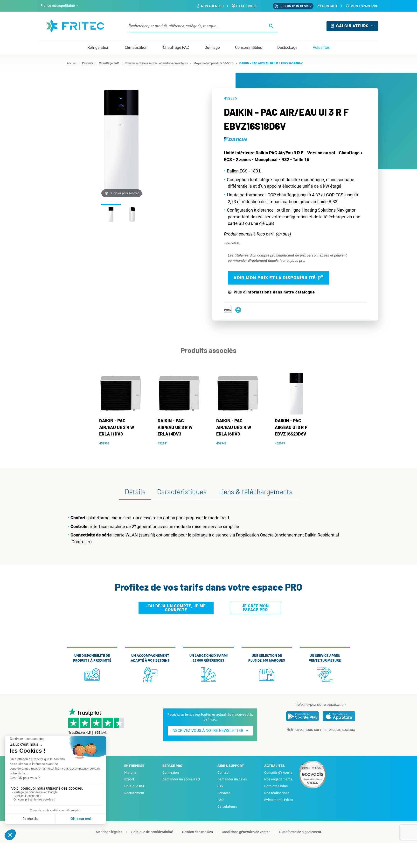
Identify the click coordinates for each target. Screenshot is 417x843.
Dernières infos (276, 786)
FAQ (220, 800)
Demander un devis (232, 779)
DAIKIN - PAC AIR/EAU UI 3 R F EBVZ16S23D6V (291, 427)
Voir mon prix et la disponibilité (275, 277)
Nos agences (212, 6)
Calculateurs (352, 26)
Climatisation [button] (136, 47)
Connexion (170, 772)
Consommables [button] (248, 47)
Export (129, 779)
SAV (220, 786)
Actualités (321, 47)
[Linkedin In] (314, 739)
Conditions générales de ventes (246, 832)
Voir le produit (123, 451)
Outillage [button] (212, 47)
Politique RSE (134, 786)
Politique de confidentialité (152, 832)
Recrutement (134, 793)
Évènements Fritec (278, 800)
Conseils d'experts (278, 772)
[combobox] (60, 5)
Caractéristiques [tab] (182, 491)
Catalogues (246, 6)
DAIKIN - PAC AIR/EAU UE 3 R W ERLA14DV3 (175, 427)
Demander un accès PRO (181, 779)
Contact (330, 6)
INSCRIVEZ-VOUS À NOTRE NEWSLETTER (207, 730)
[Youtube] (327, 739)
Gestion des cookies (197, 832)
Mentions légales (109, 832)
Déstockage (287, 47)
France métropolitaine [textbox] (58, 5)
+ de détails (232, 243)
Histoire (130, 772)
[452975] (111, 214)
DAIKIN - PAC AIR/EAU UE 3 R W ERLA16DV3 (233, 427)
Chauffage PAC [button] (176, 47)
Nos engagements (278, 779)
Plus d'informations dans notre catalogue (274, 292)
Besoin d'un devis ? (295, 6)
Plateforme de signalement (300, 832)
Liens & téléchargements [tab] (255, 491)
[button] (362, 6)
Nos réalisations (276, 793)
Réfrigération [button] (98, 47)
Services (223, 793)
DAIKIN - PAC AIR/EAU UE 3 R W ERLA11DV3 (116, 427)
